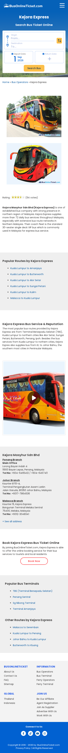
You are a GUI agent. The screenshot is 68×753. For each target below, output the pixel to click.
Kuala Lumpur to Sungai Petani (28, 286)
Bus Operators (20, 82)
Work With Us (44, 715)
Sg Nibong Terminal (24, 603)
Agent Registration (47, 703)
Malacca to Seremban (26, 627)
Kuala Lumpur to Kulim (23, 292)
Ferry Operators (46, 680)
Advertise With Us (47, 711)
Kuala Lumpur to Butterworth (27, 274)
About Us (9, 671)
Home (5, 82)
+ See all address (12, 521)
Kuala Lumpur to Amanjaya (26, 268)
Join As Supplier (45, 707)
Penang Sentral (21, 597)
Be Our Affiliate (45, 698)
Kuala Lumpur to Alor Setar (25, 280)
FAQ (6, 680)
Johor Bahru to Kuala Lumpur (29, 639)
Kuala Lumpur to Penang (27, 633)
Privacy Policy (22, 748)
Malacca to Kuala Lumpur (25, 298)
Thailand (9, 698)
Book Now (34, 561)
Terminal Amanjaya (24, 609)
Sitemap (9, 684)
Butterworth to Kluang (25, 645)
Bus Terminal (44, 675)
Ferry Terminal (45, 684)
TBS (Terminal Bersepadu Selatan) (32, 591)
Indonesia (9, 703)
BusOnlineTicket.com (48, 745)
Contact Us (10, 675)
